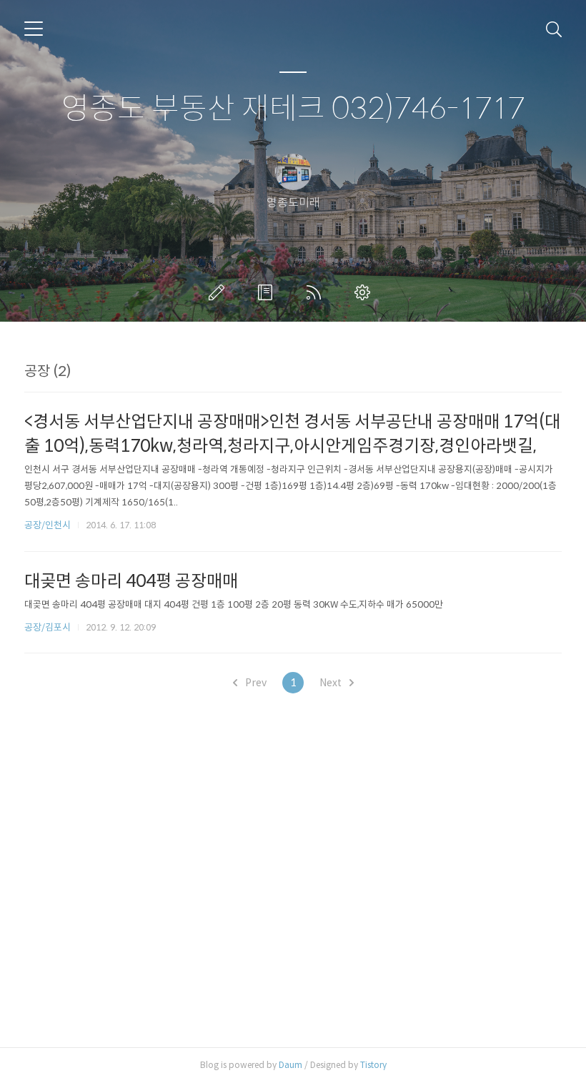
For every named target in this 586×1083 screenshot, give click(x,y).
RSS (316, 292)
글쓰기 (219, 292)
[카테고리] (33, 28)
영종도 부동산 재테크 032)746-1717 (293, 109)
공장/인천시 (47, 525)
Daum (290, 1064)
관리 (365, 292)
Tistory (373, 1064)
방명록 (268, 292)
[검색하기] (554, 28)
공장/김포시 (47, 627)
